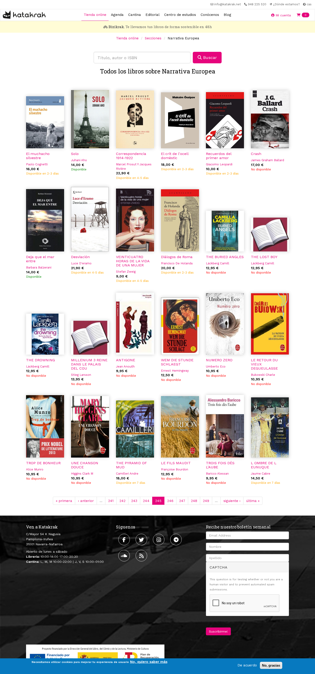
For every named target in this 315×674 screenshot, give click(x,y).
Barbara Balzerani (38, 267)
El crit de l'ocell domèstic (174, 156)
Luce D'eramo (81, 263)
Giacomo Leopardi (219, 164)
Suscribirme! (218, 631)
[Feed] (142, 555)
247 (182, 501)
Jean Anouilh (125, 366)
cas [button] (309, 4)
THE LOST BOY (264, 257)
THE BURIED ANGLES (225, 257)
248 (194, 501)
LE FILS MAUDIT (176, 463)
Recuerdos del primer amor (218, 156)
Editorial (153, 15)
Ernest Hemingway (175, 370)
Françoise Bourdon (174, 469)
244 (146, 501)
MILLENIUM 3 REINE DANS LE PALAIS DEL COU (89, 364)
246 (170, 501)
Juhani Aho (79, 160)
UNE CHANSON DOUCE (84, 465)
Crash (256, 154)
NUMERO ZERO (219, 360)
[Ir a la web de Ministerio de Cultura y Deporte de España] (95, 657)
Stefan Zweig (126, 271)
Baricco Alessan (217, 473)
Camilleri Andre (127, 473)
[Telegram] (176, 539)
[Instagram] (159, 539)
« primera (64, 501)
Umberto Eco (216, 366)
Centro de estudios (180, 15)
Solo (75, 154)
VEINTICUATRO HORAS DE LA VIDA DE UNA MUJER (132, 261)
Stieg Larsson (81, 374)
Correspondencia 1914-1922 (131, 156)
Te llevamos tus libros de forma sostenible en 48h (160, 26)
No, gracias (271, 665)
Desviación (80, 257)
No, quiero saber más (148, 662)
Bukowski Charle (263, 374)
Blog (227, 15)
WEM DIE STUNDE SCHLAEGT (177, 362)
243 (134, 501)
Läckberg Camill (217, 263)
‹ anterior (86, 501)
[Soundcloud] (124, 555)
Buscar (209, 57)
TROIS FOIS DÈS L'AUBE (220, 465)
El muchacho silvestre (38, 156)
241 (111, 501)
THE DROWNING (40, 360)
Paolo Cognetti (37, 164)
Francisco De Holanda (177, 263)
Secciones (153, 38)
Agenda (117, 15)
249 (206, 501)
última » (252, 501)
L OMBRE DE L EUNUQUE (263, 465)
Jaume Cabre (260, 473)
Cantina (134, 15)
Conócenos (210, 15)
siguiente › (232, 501)
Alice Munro (34, 469)
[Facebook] (124, 539)
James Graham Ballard (267, 160)
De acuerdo (247, 665)
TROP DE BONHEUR (43, 463)
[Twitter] (142, 539)
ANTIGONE (125, 360)
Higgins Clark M (82, 473)
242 (122, 501)
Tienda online (95, 15)
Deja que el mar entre (40, 259)
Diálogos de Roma (177, 257)
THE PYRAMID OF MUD (131, 465)
